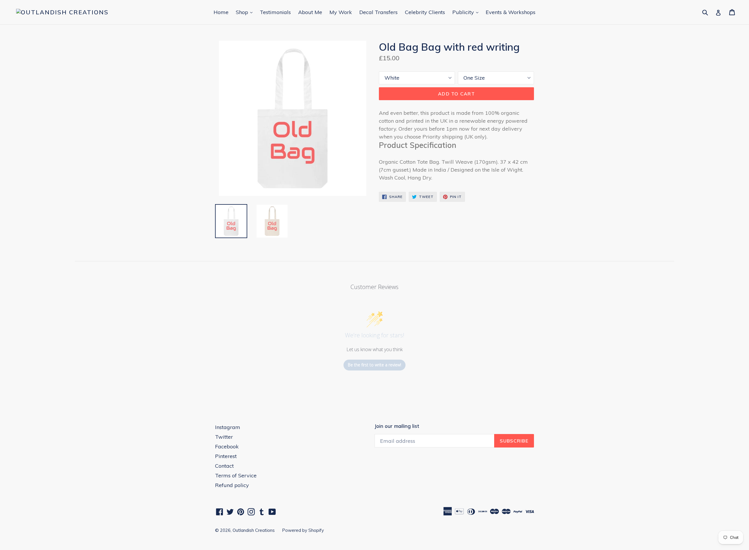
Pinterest (226, 456)
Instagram (227, 427)
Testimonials (275, 12)
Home (221, 12)
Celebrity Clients (425, 12)
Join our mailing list (396, 426)
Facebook (227, 446)
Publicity (466, 12)
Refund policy (232, 485)
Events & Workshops (510, 12)
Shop (245, 12)
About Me (310, 12)
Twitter (224, 436)
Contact (224, 465)
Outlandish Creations (254, 530)
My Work (340, 12)
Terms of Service (236, 475)
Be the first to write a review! (374, 365)
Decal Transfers (378, 12)
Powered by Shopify (303, 530)
